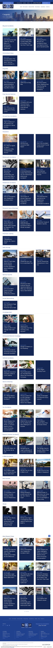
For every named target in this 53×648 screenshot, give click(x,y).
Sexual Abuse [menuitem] (43, 6)
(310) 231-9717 (5, 632)
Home (10, 618)
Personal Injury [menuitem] (37, 6)
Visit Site (4, 638)
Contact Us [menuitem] (48, 6)
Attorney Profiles (20, 618)
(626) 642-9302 (43, 632)
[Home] (7, 7)
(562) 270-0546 (18, 632)
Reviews (36, 618)
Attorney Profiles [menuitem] (31, 6)
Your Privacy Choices (13, 645)
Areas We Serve (31, 618)
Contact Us (42, 618)
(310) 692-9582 (31, 632)
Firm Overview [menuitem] (25, 6)
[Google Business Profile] (7, 625)
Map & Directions (5, 637)
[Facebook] (3, 625)
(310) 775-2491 (37, 3)
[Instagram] (9, 625)
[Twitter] (5, 625)
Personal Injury (25, 618)
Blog (39, 618)
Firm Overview (14, 618)
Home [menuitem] (21, 6)
